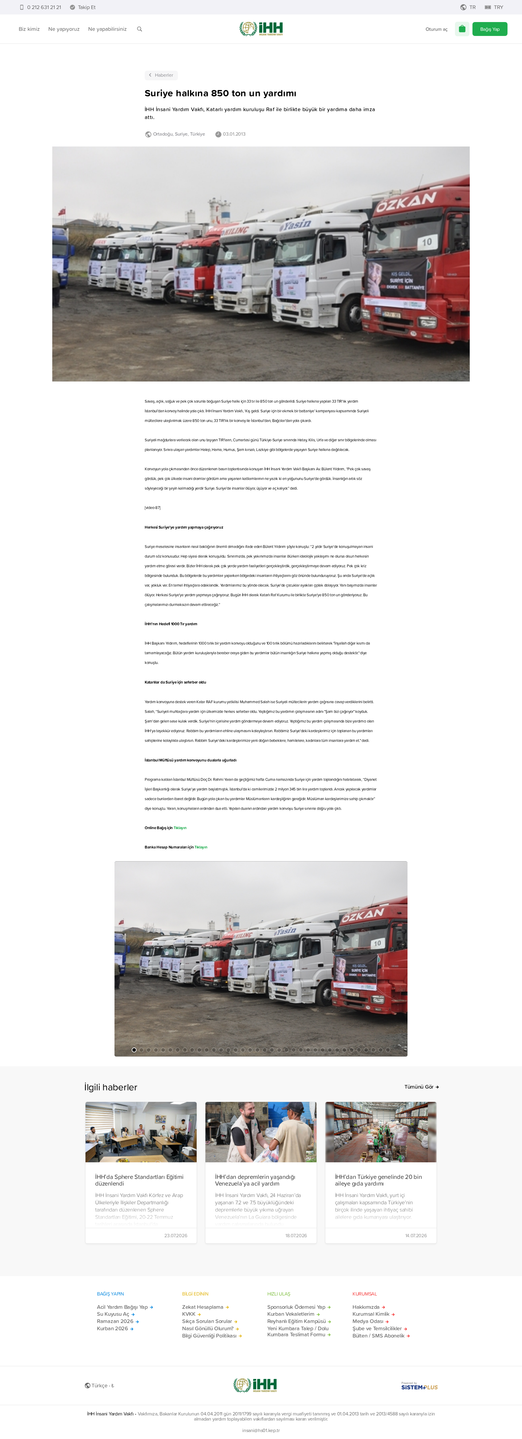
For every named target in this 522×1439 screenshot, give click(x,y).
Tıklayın (180, 828)
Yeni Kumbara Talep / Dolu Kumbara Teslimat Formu (298, 1331)
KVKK (188, 1314)
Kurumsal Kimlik (371, 1314)
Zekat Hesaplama (203, 1307)
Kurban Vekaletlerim (290, 1314)
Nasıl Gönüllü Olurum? (208, 1328)
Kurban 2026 (112, 1328)
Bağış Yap (490, 29)
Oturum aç (437, 29)
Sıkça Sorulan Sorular (207, 1321)
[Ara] (139, 29)
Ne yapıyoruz (64, 29)
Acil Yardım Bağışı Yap (122, 1307)
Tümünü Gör (418, 1087)
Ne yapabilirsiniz (107, 29)
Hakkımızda (366, 1307)
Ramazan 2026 (115, 1321)
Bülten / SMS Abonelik (378, 1336)
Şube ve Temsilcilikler (377, 1328)
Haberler (164, 75)
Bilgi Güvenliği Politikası (209, 1336)
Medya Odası (368, 1321)
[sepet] (462, 29)
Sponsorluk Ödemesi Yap (296, 1307)
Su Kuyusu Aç (113, 1314)
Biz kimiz (29, 29)
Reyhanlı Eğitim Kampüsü (296, 1321)
